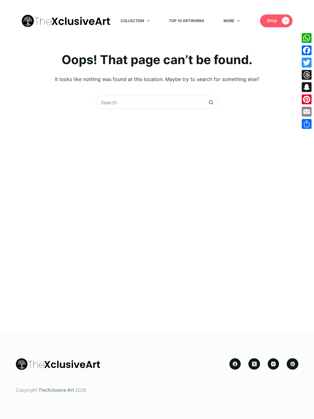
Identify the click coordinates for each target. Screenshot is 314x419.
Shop (272, 20)
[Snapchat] (307, 87)
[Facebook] (235, 364)
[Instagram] (273, 364)
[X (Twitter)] (254, 364)
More (229, 20)
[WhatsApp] (307, 38)
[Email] (307, 112)
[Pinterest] (292, 364)
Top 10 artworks (186, 20)
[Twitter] (307, 62)
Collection (132, 20)
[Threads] (307, 75)
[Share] (307, 124)
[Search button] (211, 102)
